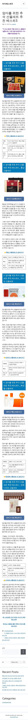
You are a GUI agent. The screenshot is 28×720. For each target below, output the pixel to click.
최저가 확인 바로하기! (14, 95)
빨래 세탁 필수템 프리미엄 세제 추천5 (13, 676)
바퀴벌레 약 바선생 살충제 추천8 (11, 678)
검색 (3, 648)
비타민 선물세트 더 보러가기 (14, 357)
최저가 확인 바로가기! (14, 412)
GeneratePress (14, 717)
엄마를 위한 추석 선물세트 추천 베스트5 (13, 690)
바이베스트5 (7, 4)
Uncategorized (8, 631)
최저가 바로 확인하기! (14, 304)
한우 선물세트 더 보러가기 (15, 136)
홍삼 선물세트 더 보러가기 (15, 252)
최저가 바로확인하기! (14, 199)
